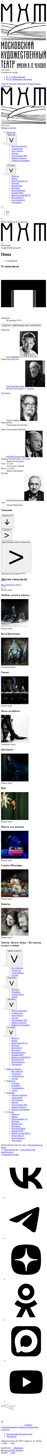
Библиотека (16, 186)
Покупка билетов (19, 146)
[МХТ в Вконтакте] (26, 1197)
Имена (14, 178)
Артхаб (14, 975)
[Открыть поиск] (2, 2)
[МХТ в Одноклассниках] (26, 1320)
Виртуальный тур (19, 181)
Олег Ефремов (12, 357)
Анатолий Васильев (15, 386)
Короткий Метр (18, 190)
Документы (16, 202)
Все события (17, 968)
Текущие (15, 989)
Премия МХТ (17, 193)
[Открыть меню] (2, 207)
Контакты (15, 188)
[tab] (6, 325)
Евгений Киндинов (15, 500)
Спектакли (16, 970)
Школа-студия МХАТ (21, 195)
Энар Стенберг (13, 420)
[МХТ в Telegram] (26, 1238)
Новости (15, 176)
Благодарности (18, 200)
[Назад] (2, 587)
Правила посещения (20, 160)
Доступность (17, 151)
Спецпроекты (17, 973)
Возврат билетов (18, 158)
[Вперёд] (5, 587)
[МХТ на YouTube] (26, 1401)
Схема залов (16, 148)
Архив (14, 997)
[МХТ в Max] (26, 1361)
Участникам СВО (19, 156)
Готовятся (15, 992)
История (15, 183)
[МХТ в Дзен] (26, 1279)
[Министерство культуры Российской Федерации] (13, 1425)
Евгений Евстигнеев (15, 456)
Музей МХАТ (17, 197)
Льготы (14, 153)
